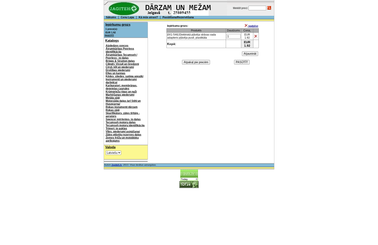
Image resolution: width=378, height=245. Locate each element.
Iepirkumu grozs (117, 24)
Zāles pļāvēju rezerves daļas (123, 134)
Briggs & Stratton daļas (120, 61)
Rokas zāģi (112, 110)
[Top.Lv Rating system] (189, 187)
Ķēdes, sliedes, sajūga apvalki (124, 76)
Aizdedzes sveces (117, 45)
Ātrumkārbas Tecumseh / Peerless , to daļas (121, 56)
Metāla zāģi (113, 97)
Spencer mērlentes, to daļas (123, 119)
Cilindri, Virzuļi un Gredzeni (122, 64)
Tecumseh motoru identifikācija (125, 125)
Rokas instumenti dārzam (122, 107)
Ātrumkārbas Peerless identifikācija (120, 50)
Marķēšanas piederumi (120, 94)
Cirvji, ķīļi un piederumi (120, 67)
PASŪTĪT (109, 35)
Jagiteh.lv (116, 165)
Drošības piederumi (118, 70)
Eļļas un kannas (115, 73)
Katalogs (112, 40)
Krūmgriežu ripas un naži (121, 91)
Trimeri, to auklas (116, 128)
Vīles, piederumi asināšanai (123, 131)
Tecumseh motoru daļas (121, 122)
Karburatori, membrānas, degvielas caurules (121, 87)
